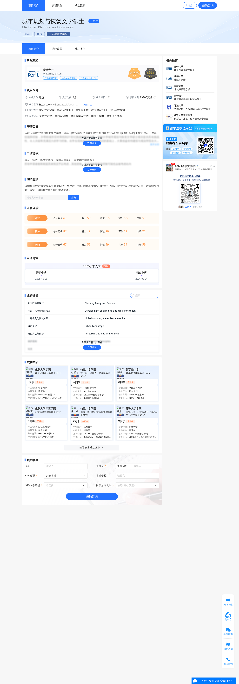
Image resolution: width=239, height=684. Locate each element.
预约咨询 (208, 5)
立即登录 (91, 143)
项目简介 (33, 5)
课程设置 (57, 5)
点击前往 (87, 104)
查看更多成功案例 (90, 447)
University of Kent (52, 74)
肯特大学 (48, 70)
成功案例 (80, 5)
